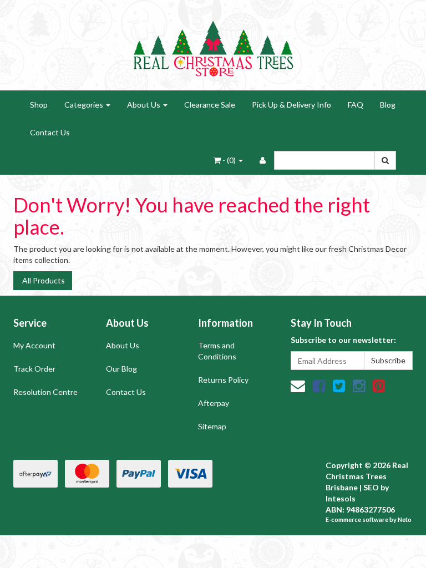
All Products (43, 280)
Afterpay (213, 403)
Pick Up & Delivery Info (291, 104)
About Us (144, 104)
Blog (387, 104)
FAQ (355, 104)
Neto (405, 519)
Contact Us (50, 132)
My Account (34, 345)
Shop (39, 104)
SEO (371, 487)
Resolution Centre (45, 392)
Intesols (341, 498)
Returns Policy (223, 379)
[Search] (385, 160)
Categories (84, 104)
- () (229, 160)
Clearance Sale (209, 104)
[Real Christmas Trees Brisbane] (213, 44)
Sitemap (212, 426)
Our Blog (121, 368)
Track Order (34, 368)
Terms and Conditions (217, 351)
